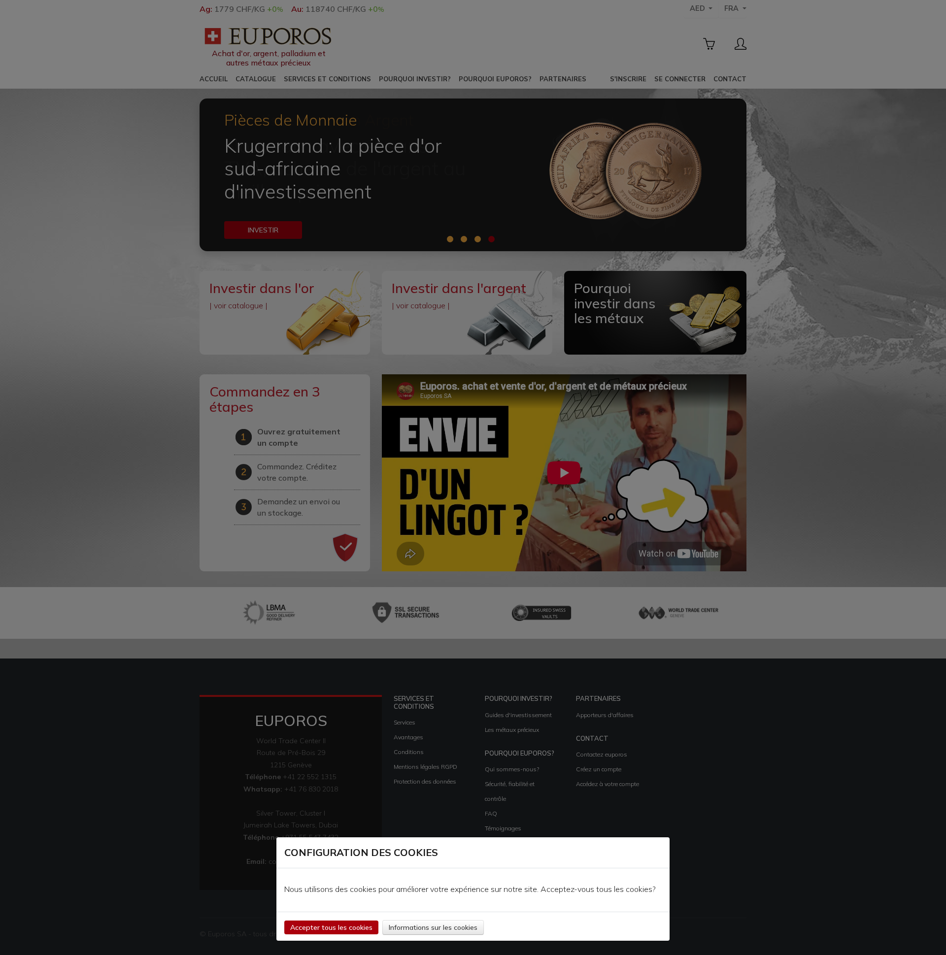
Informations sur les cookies (433, 927)
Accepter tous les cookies (331, 927)
